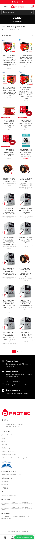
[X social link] (15, 2)
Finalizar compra (6, 448)
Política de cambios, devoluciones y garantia (14, 458)
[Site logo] (17, 6)
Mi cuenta (4, 444)
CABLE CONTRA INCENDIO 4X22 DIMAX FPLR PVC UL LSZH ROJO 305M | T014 (9, 152)
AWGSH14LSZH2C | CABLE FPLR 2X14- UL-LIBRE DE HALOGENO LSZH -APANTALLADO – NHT (25, 182)
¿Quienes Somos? (6, 435)
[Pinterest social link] (17, 2)
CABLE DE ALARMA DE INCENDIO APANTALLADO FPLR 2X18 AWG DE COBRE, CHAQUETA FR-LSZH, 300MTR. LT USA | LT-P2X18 (26, 93)
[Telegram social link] (22, 2)
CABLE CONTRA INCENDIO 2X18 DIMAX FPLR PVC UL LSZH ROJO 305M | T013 (25, 124)
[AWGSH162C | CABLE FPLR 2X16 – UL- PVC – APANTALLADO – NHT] (26, 199)
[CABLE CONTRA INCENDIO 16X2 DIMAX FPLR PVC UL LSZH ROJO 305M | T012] (9, 111)
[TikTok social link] (7, 420)
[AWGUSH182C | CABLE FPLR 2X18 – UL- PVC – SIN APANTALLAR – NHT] (26, 291)
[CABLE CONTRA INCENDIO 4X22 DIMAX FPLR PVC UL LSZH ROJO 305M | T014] (9, 140)
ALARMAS (23, 156)
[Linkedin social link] (20, 2)
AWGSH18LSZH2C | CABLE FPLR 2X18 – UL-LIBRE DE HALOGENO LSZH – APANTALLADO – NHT (9, 271)
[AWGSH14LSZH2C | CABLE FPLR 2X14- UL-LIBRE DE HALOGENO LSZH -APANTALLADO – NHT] (26, 169)
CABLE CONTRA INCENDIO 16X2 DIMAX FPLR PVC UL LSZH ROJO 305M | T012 (9, 124)
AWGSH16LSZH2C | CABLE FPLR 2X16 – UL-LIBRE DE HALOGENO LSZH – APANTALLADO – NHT (9, 241)
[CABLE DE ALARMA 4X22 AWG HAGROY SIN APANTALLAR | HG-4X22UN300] (26, 140)
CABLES (9, 68)
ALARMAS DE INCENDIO (9, 183)
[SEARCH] (31, 12)
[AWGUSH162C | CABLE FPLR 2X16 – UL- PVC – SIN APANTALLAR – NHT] (9, 199)
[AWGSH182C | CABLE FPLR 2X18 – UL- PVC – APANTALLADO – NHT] (26, 228)
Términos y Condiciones (8, 454)
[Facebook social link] (12, 2)
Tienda (3, 438)
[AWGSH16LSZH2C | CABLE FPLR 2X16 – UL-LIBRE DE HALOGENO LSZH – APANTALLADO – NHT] (9, 228)
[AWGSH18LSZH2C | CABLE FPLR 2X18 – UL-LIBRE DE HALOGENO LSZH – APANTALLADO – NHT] (9, 259)
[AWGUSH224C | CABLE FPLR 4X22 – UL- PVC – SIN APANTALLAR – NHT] (26, 323)
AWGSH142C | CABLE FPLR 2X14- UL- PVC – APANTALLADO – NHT (9, 180)
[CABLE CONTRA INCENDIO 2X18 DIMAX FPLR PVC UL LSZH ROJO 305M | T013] (26, 111)
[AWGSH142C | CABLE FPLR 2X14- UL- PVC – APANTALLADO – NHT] (9, 169)
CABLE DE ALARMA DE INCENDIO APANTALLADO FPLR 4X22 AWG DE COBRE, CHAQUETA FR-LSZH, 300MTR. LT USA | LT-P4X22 (9, 61)
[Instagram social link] (5, 420)
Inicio (3, 27)
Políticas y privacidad (7, 451)
